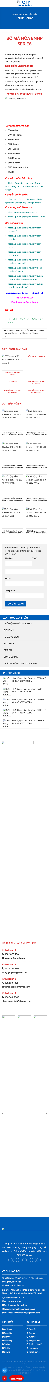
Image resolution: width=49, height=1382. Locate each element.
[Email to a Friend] (24, 1260)
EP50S (11, 172)
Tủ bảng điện (11, 637)
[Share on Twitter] (20, 1260)
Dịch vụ (42, 1362)
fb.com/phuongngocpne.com (27, 1313)
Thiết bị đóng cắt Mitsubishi (20, 663)
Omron (8, 650)
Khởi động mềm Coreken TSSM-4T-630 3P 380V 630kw (12, 434)
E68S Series (13, 139)
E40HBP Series (15, 135)
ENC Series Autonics (18, 167)
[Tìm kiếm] (46, 3)
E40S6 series (14, 158)
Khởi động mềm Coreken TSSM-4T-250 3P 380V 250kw (36, 499)
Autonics (9, 643)
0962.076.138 (16, 1378)
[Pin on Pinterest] (29, 1260)
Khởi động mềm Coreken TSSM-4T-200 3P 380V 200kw (12, 532)
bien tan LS (26, 333)
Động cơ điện (11, 657)
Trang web (10, 591)
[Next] (46, 1113)
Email (8, 578)
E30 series (13, 130)
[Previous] (3, 1113)
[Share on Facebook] (15, 1260)
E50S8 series (14, 162)
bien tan (36, 331)
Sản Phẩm (33, 14)
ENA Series (13, 144)
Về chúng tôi (20, 1362)
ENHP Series (14, 153)
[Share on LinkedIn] (34, 1260)
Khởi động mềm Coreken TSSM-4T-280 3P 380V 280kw (12, 499)
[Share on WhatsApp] (10, 1260)
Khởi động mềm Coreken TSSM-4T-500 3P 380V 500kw (36, 466)
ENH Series (13, 149)
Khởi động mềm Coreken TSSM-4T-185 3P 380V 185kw (36, 532)
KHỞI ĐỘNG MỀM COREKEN (18, 623)
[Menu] (3, 3)
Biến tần (9, 630)
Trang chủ (7, 1362)
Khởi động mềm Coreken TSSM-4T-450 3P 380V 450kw (36, 434)
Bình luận (9, 558)
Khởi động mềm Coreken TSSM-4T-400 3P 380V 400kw (12, 466)
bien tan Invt (16, 333)
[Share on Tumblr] (38, 1260)
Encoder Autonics (20, 14)
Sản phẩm (32, 1362)
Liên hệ (25, 1364)
